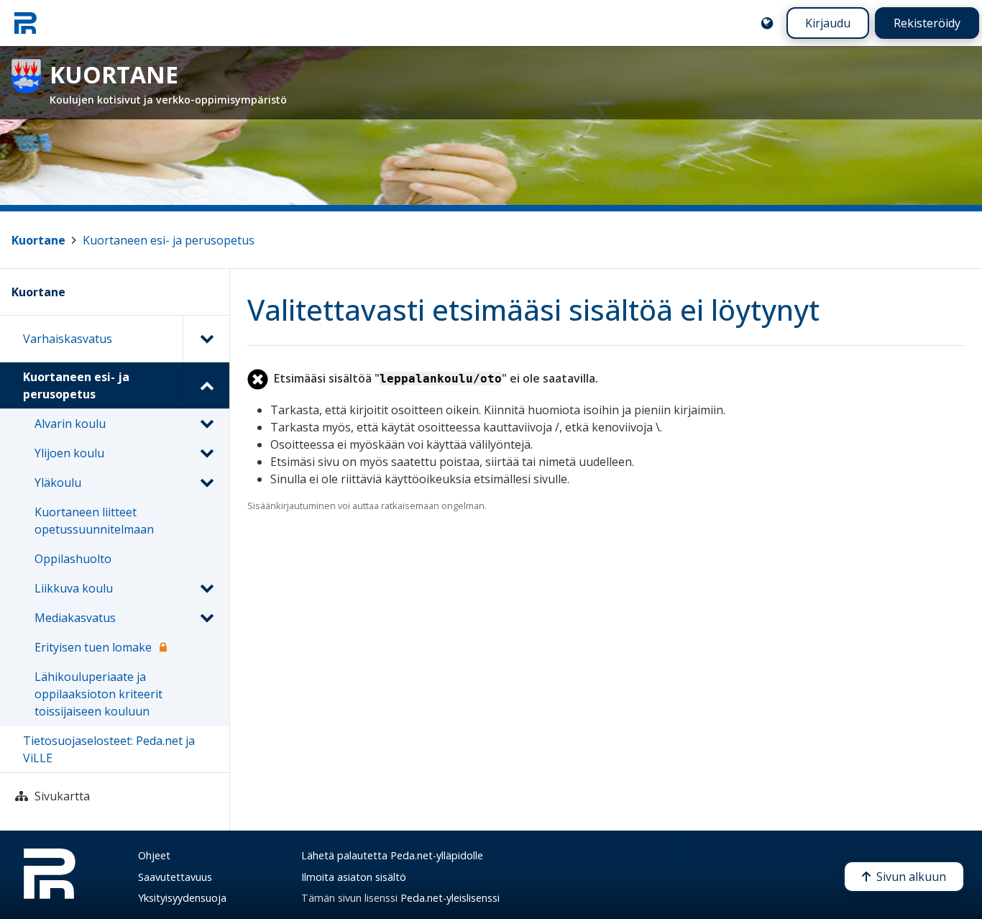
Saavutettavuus (175, 877)
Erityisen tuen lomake (93, 647)
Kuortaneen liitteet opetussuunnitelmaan (94, 520)
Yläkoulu (58, 482)
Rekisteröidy (927, 23)
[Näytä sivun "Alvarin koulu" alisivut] (206, 423)
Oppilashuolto (73, 559)
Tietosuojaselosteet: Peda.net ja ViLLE (109, 749)
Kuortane (38, 240)
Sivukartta (62, 796)
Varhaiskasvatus (67, 339)
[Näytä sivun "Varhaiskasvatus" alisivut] (206, 339)
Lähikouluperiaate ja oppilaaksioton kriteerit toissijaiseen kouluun (98, 694)
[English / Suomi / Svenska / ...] (767, 23)
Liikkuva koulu (74, 588)
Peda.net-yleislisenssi (450, 898)
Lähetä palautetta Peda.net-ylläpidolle (392, 855)
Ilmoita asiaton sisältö (353, 877)
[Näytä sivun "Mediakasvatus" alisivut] (206, 617)
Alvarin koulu (70, 423)
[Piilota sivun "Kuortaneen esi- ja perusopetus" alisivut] (206, 385)
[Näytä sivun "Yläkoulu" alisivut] (206, 482)
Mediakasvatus (75, 618)
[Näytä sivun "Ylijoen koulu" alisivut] (206, 453)
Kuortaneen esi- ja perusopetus (168, 240)
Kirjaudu (827, 23)
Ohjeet (154, 855)
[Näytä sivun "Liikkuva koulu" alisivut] (206, 588)
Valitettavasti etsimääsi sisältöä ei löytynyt (533, 309)
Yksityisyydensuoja (182, 898)
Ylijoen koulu (69, 453)
